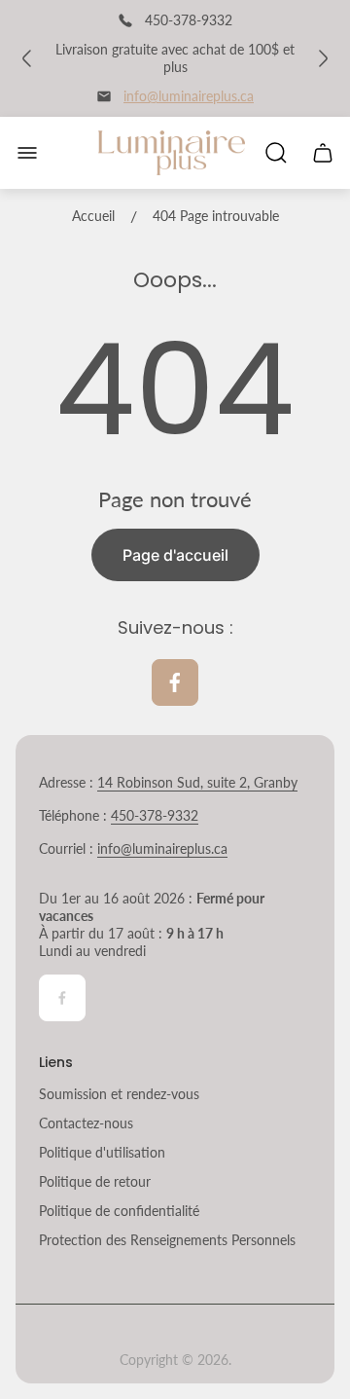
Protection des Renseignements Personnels (167, 1240)
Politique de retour (95, 1181)
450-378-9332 (154, 815)
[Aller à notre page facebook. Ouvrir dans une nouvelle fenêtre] (175, 682)
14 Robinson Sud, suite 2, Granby (197, 782)
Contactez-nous (86, 1123)
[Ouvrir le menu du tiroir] (27, 152)
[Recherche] (276, 152)
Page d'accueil (175, 555)
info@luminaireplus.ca (188, 96)
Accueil (93, 215)
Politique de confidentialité (119, 1210)
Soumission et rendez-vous (119, 1094)
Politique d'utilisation (102, 1152)
